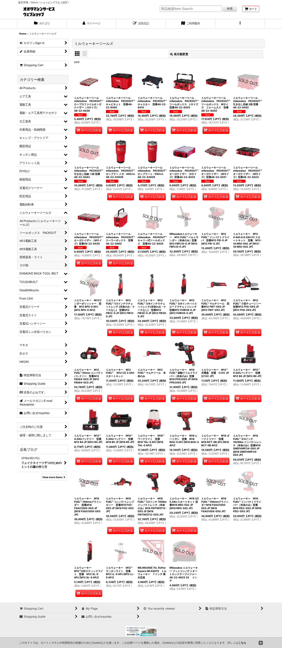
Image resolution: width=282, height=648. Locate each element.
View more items (52, 477)
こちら (242, 642)
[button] (240, 23)
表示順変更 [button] (181, 54)
